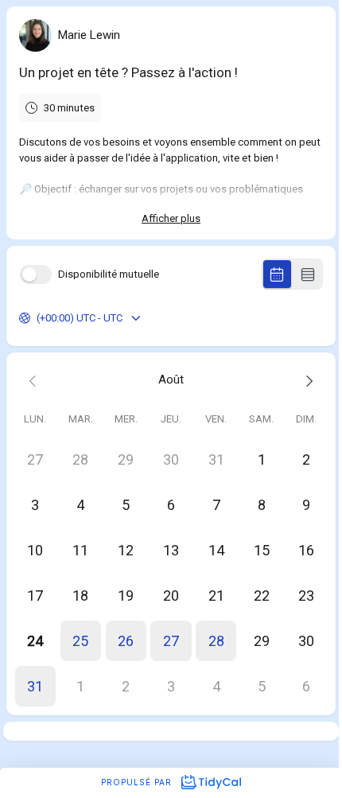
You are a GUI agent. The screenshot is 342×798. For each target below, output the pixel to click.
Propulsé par (138, 782)
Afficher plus (171, 218)
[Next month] (306, 380)
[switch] (36, 274)
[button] (80, 641)
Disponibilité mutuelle (108, 274)
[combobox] (38, 318)
